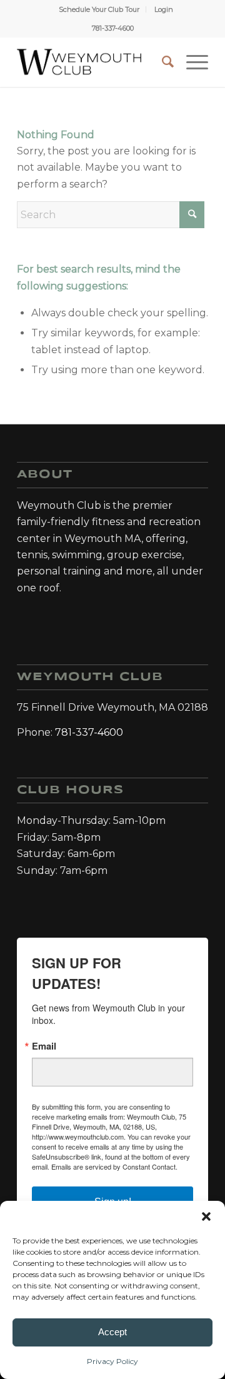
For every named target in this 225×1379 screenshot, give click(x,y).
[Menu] (191, 62)
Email (44, 1046)
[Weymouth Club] (79, 62)
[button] (206, 1216)
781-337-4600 (113, 28)
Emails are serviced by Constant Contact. (114, 1166)
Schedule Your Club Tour (99, 9)
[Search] (161, 62)
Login (163, 9)
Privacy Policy (112, 1361)
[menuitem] (99, 9)
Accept (112, 1331)
